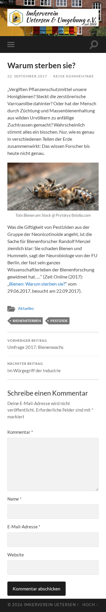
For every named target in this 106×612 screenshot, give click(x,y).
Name (14, 498)
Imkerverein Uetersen (50, 604)
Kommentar (20, 432)
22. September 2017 (27, 76)
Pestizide (59, 320)
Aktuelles (26, 308)
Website (15, 554)
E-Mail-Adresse (23, 526)
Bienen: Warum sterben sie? (37, 283)
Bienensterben (27, 320)
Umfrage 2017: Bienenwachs (35, 344)
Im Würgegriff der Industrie (34, 367)
